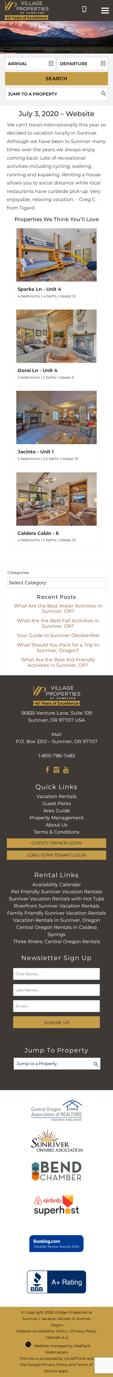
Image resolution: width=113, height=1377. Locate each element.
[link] (56, 265)
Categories (18, 572)
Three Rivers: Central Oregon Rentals (56, 941)
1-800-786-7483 (56, 756)
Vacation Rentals (56, 796)
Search (57, 79)
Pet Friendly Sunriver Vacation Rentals (56, 892)
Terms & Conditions (56, 832)
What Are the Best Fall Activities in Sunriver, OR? (58, 623)
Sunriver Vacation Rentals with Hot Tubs (56, 899)
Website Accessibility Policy (42, 1331)
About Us (57, 825)
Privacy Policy (84, 1331)
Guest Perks (56, 803)
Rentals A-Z (57, 1337)
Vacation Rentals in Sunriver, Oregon (56, 920)
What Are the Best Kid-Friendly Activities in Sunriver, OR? (58, 662)
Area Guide (56, 811)
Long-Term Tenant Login (56, 855)
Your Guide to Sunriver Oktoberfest (58, 635)
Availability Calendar (56, 884)
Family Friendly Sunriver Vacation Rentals (56, 913)
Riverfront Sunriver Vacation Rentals (56, 906)
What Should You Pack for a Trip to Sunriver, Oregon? (58, 647)
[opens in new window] (47, 770)
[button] (105, 10)
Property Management (57, 818)
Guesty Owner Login (56, 843)
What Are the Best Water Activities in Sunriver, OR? (58, 608)
